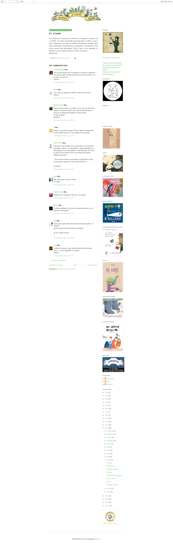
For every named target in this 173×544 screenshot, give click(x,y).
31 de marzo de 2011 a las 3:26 (63, 256)
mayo (109, 453)
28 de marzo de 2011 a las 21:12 (64, 169)
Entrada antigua (92, 265)
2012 (107, 425)
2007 (107, 505)
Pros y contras (111, 478)
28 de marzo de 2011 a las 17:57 (64, 82)
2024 (107, 392)
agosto (109, 444)
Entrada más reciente (56, 265)
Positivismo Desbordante (114, 475)
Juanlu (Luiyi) (58, 192)
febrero (109, 488)
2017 (107, 408)
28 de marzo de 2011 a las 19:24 (64, 120)
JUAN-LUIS (58, 143)
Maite (55, 89)
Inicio (75, 265)
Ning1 (109, 381)
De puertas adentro (112, 484)
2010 (107, 496)
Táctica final (110, 466)
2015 (107, 415)
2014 (107, 418)
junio (108, 450)
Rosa (55, 176)
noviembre (110, 434)
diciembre (110, 431)
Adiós (108, 481)
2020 (107, 399)
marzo (109, 460)
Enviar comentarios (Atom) (66, 269)
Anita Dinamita (59, 69)
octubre (109, 437)
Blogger (97, 539)
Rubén (56, 205)
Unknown (110, 384)
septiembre (110, 440)
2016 (107, 412)
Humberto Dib (58, 105)
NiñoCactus (110, 379)
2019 (107, 402)
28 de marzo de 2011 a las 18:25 (64, 98)
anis (55, 220)
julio (108, 447)
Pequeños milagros (112, 469)
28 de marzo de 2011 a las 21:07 (64, 135)
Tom (55, 245)
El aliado (109, 463)
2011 (107, 428)
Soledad (109, 472)
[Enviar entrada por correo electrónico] (74, 58)
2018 (107, 405)
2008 (107, 502)
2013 (107, 421)
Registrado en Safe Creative (111, 58)
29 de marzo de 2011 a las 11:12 (64, 198)
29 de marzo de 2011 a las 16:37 (64, 213)
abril (108, 457)
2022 (107, 396)
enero (109, 492)
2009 (107, 499)
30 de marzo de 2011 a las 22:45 (64, 238)
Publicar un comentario (59, 260)
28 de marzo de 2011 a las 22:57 (64, 185)
